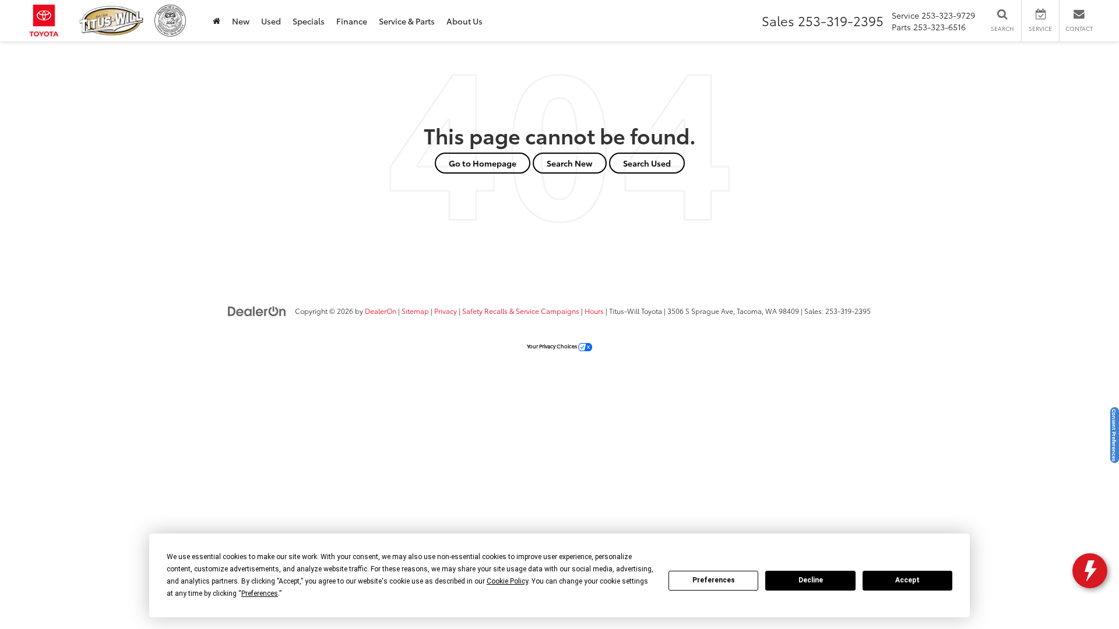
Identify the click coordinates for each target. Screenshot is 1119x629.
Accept (907, 580)
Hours (594, 311)
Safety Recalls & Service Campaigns (520, 311)
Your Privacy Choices (552, 345)
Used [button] (271, 21)
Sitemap (415, 311)
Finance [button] (351, 21)
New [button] (240, 21)
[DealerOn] (257, 310)
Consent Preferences (1114, 435)
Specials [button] (309, 21)
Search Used (647, 163)
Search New (570, 163)
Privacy (445, 311)
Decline (810, 580)
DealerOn (380, 311)
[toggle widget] (1089, 570)
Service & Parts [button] (407, 21)
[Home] (216, 20)
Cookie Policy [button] (507, 581)
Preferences (713, 580)
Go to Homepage (482, 163)
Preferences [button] (259, 593)
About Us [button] (464, 21)
